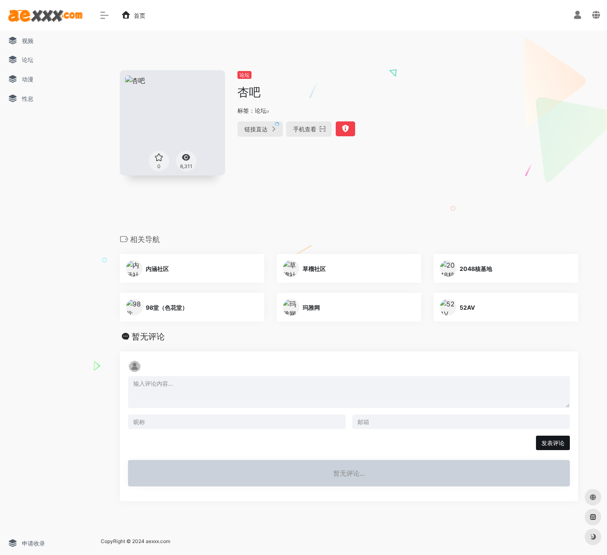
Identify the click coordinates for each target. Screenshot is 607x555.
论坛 (244, 75)
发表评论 (552, 442)
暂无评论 (148, 337)
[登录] (577, 16)
